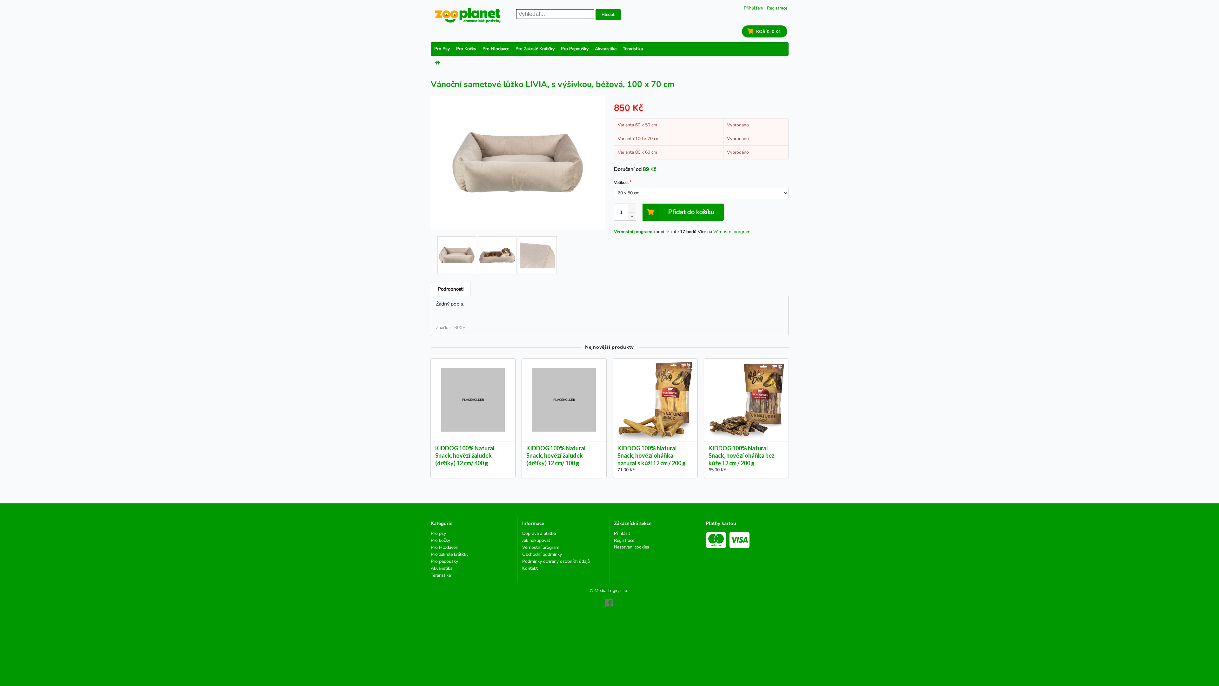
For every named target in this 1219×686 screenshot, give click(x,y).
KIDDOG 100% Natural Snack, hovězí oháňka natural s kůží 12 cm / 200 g (651, 455)
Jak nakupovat (536, 540)
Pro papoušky (575, 49)
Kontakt (530, 568)
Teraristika (633, 49)
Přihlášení (753, 8)
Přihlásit (622, 533)
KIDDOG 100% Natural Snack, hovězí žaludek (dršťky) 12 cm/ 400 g (465, 455)
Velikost (621, 182)
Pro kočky (466, 49)
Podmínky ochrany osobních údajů (556, 561)
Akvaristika (605, 49)
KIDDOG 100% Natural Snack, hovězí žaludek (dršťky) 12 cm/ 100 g (556, 455)
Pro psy (442, 49)
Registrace (777, 8)
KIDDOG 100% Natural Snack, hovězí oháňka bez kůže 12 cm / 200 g (742, 455)
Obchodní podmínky (542, 554)
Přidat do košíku (691, 212)
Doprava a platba (539, 533)
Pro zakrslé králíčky (535, 49)
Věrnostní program (731, 232)
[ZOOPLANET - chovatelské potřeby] (468, 15)
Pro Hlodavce (496, 49)
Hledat (608, 14)
